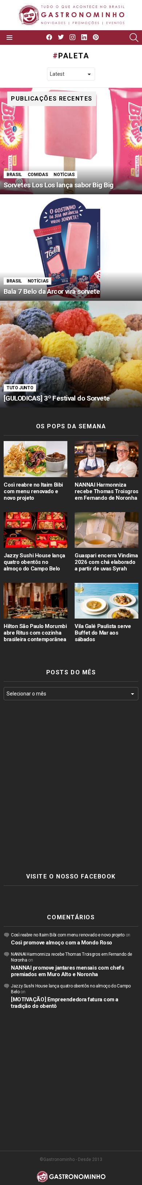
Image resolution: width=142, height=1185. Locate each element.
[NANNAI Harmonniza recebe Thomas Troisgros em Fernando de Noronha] (106, 459)
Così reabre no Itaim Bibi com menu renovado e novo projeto (33, 491)
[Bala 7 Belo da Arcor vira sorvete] (71, 247)
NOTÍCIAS (64, 174)
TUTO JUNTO (20, 387)
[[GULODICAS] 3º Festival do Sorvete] (71, 354)
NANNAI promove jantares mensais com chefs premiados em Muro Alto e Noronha (67, 971)
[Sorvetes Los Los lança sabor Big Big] (71, 141)
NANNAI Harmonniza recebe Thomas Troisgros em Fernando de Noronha (106, 491)
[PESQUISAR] (134, 37)
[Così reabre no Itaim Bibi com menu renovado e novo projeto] (35, 459)
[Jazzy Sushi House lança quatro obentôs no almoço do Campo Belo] (35, 530)
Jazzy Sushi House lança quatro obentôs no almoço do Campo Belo (34, 562)
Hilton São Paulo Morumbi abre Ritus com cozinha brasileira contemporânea (35, 633)
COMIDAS (38, 174)
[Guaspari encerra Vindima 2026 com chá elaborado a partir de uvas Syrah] (106, 530)
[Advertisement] (71, 787)
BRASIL (14, 174)
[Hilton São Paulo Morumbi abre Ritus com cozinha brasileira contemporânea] (35, 601)
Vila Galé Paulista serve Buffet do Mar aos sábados (103, 633)
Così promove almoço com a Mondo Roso (61, 942)
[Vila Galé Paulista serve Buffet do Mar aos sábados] (106, 601)
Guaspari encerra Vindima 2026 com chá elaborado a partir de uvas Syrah (106, 562)
